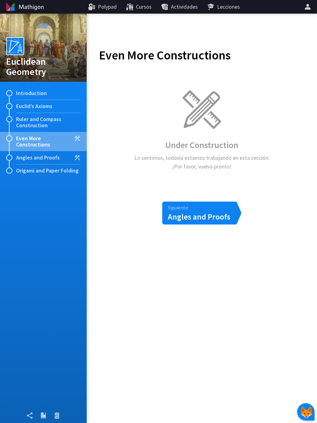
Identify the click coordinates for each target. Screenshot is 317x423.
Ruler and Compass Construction (38, 122)
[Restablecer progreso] (57, 415)
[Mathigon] (24, 7)
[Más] (308, 7)
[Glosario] (43, 415)
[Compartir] (30, 415)
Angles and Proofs (38, 157)
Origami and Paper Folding (47, 170)
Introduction (31, 93)
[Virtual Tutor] (306, 412)
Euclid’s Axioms (34, 106)
